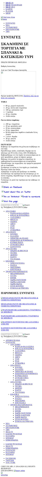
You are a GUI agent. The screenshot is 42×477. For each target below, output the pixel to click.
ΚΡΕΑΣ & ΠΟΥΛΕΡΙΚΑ (19, 215)
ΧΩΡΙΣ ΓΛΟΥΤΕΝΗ (18, 280)
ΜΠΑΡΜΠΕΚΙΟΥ (17, 274)
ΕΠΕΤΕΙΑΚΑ (15, 269)
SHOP (8, 13)
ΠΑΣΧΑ (13, 265)
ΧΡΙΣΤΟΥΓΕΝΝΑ (17, 263)
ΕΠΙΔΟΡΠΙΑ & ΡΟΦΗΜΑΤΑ (21, 240)
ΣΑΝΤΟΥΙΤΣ (15, 247)
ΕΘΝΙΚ (13, 278)
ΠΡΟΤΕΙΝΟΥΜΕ (12, 29)
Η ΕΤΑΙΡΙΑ (10, 436)
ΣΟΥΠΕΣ (14, 234)
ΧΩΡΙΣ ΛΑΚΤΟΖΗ (17, 282)
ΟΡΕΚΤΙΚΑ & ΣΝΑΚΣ (19, 238)
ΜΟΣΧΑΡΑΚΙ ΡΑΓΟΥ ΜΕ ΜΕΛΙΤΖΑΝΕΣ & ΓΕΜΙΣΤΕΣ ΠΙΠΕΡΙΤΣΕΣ (18, 305)
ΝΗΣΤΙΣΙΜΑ (15, 267)
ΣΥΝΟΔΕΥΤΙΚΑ (17, 244)
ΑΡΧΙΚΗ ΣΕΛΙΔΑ (13, 340)
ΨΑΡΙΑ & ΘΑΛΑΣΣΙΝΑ (19, 213)
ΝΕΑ (8, 25)
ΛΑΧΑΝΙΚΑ (15, 217)
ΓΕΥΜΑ (13, 253)
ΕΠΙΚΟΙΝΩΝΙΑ (12, 440)
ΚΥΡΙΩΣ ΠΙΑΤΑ (16, 242)
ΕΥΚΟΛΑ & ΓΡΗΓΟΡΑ (19, 288)
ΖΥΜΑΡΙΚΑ (15, 230)
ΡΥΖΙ (12, 228)
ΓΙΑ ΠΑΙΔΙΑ (15, 259)
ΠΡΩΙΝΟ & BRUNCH (19, 251)
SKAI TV (9, 432)
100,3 (10, 7)
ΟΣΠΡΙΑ (13, 222)
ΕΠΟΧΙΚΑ (10, 261)
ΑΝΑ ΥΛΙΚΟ (11, 211)
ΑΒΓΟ (12, 224)
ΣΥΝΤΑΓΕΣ (10, 23)
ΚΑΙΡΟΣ (9, 9)
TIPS (7, 31)
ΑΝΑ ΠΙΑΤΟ (11, 232)
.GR (9, 3)
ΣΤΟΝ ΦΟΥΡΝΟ (17, 286)
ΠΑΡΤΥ (13, 257)
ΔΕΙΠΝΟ (13, 255)
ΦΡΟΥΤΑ (14, 219)
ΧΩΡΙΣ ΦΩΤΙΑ (16, 284)
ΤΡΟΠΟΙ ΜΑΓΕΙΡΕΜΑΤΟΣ (17, 271)
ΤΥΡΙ (12, 226)
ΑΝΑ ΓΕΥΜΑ (11, 249)
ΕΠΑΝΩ (4, 475)
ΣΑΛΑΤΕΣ (14, 236)
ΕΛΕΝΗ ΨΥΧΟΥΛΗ (14, 434)
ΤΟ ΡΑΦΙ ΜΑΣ (11, 27)
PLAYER (9, 11)
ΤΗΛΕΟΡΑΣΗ (14, 5)
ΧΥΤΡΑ (13, 276)
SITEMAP (10, 438)
